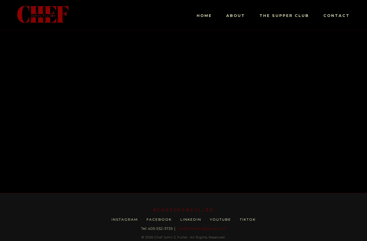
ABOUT (235, 15)
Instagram (125, 219)
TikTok (248, 219)
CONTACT (336, 15)
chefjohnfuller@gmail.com (201, 228)
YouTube (220, 219)
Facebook (159, 219)
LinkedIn (190, 219)
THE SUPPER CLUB (284, 15)
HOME (204, 15)
